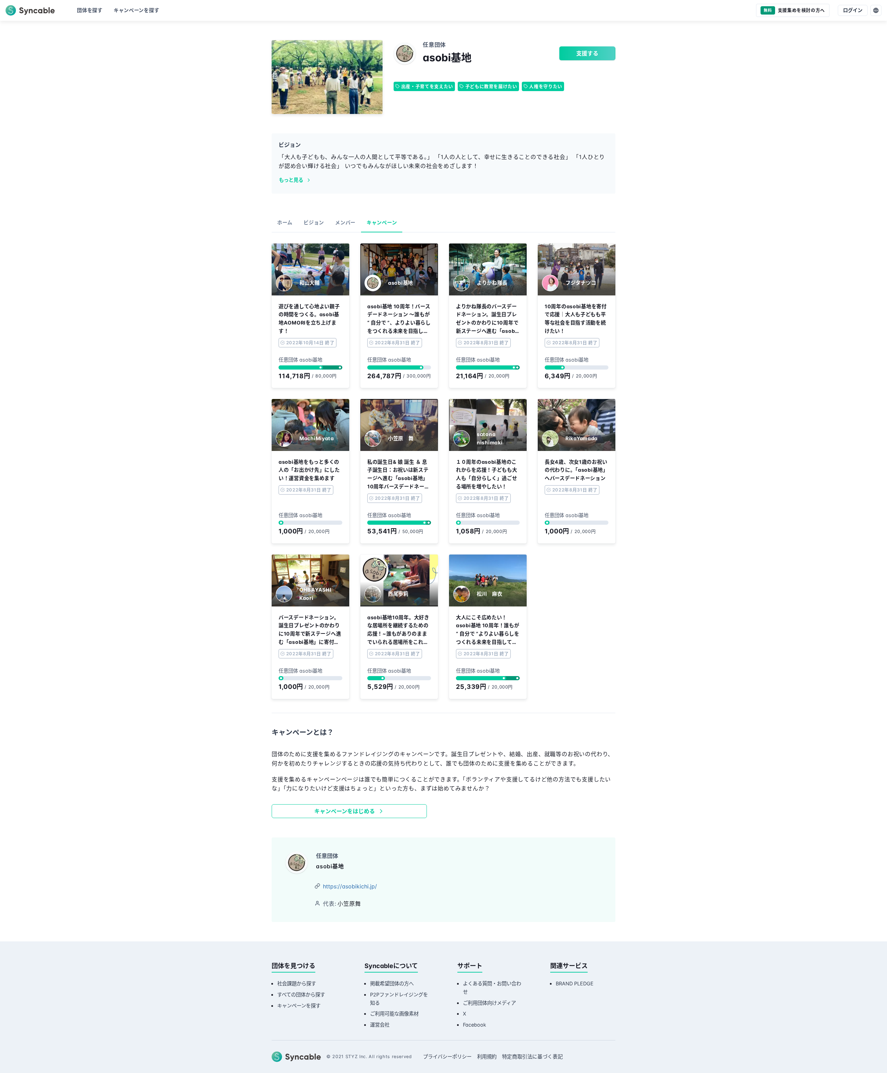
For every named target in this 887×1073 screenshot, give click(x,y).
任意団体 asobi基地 (300, 360)
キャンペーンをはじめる (344, 811)
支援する (587, 53)
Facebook (474, 1025)
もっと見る (291, 180)
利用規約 (487, 1056)
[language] (875, 10)
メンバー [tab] (345, 222)
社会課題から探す (296, 983)
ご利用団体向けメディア (489, 1003)
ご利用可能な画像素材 (394, 1014)
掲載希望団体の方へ (392, 983)
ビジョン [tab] (314, 222)
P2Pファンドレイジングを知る (399, 999)
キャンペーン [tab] (382, 222)
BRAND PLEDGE (575, 983)
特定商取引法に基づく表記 (532, 1056)
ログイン (852, 10)
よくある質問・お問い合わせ (492, 988)
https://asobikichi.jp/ (350, 886)
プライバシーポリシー (447, 1056)
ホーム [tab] (284, 222)
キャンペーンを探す (298, 1006)
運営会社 (379, 1025)
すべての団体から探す (301, 994)
